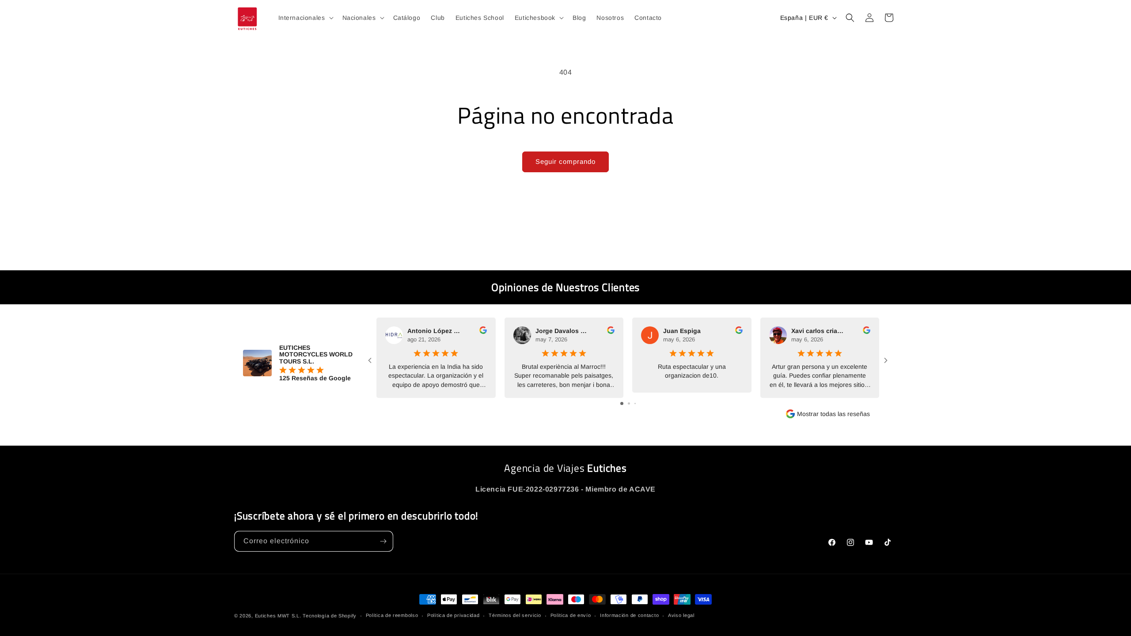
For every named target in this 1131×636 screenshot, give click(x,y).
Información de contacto (629, 615)
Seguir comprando (565, 161)
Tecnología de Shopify (330, 615)
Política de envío (570, 615)
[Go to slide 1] (621, 403)
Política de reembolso (392, 615)
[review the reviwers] (483, 331)
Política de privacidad (453, 615)
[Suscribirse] (383, 541)
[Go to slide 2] (629, 403)
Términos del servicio (515, 615)
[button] (305, 17)
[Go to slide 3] (635, 403)
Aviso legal (681, 615)
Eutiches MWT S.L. (278, 615)
